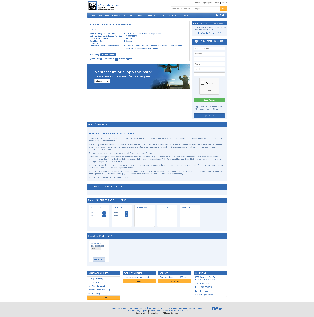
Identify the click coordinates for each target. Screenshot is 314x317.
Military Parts (150, 308)
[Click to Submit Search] (223, 8)
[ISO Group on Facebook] (217, 15)
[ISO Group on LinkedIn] (220, 15)
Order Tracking (94, 293)
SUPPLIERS (172, 15)
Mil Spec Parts (167, 311)
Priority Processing (95, 278)
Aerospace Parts (175, 308)
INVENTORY (128, 308)
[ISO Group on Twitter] (223, 15)
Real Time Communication (99, 286)
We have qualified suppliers (111, 59)
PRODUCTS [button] (116, 15)
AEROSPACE (152, 15)
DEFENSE (140, 15)
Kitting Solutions (189, 308)
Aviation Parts (154, 311)
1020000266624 (142, 208)
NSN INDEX (117, 308)
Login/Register (207, 3)
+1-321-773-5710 (209, 33)
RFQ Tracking (93, 282)
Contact (216, 3)
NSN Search (139, 308)
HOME (93, 15)
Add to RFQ (98, 259)
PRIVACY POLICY (181, 311)
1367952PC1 (96, 208)
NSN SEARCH (127, 15)
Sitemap (197, 3)
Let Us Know (103, 81)
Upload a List (209, 115)
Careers (224, 3)
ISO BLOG (184, 15)
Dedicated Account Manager (99, 290)
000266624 (163, 208)
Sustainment (162, 308)
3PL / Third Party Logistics (137, 311)
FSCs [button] (100, 15)
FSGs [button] (107, 15)
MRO (162, 15)
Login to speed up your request (136, 277)
